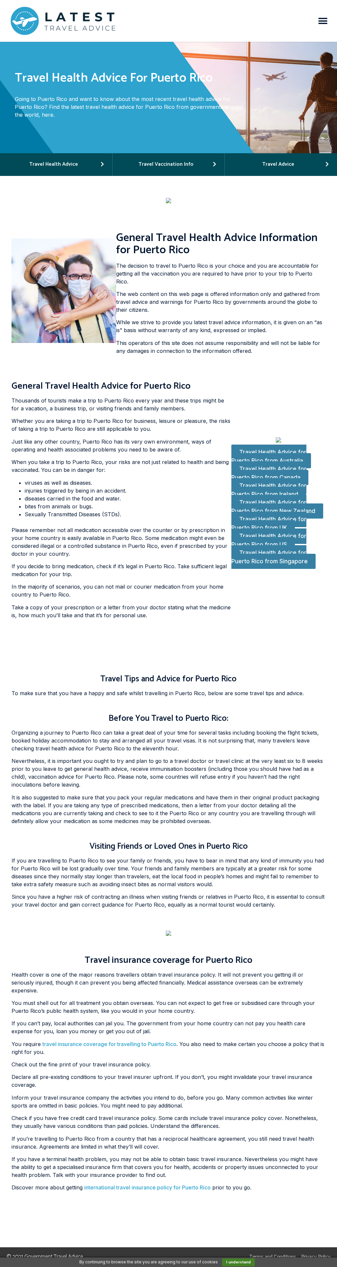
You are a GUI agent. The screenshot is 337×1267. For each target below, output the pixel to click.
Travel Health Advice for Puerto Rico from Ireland (269, 490)
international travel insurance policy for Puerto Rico (147, 1187)
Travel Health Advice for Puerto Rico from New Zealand (273, 507)
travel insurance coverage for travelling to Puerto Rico (109, 1044)
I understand (238, 1262)
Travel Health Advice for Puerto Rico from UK (269, 523)
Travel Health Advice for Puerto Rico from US (269, 540)
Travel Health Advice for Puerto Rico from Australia (269, 456)
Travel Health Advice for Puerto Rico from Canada (269, 473)
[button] (323, 20)
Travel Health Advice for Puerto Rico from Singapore (269, 557)
